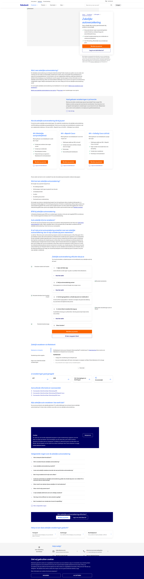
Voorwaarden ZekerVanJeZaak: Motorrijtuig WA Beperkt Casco (48, 393)
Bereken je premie (78, 207)
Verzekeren (89, 14)
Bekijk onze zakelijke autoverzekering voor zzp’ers (43, 90)
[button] (109, 1)
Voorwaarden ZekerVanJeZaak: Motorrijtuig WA (45, 391)
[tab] (41, 350)
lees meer (60, 90)
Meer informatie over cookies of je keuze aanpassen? (44, 571)
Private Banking (46, 1)
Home (83, 14)
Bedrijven (40, 1)
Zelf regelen (96, 14)
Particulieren (34, 1)
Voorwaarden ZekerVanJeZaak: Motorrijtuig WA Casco (46, 395)
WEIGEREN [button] (46, 575)
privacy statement (95, 62)
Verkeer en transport (87, 15)
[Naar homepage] (24, 5)
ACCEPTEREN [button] (77, 575)
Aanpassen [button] (88, 435)
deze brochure (92, 350)
